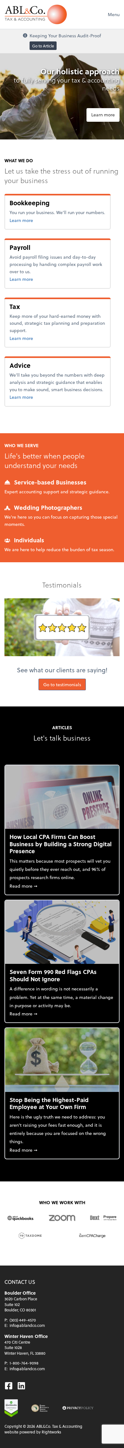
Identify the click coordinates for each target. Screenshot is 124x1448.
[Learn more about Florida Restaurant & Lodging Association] (40, 1408)
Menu (114, 14)
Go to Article (43, 46)
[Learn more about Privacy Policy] (77, 1408)
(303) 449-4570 (23, 1320)
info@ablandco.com (27, 1325)
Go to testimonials (62, 684)
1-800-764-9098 (24, 1363)
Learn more (103, 114)
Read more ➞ (62, 885)
